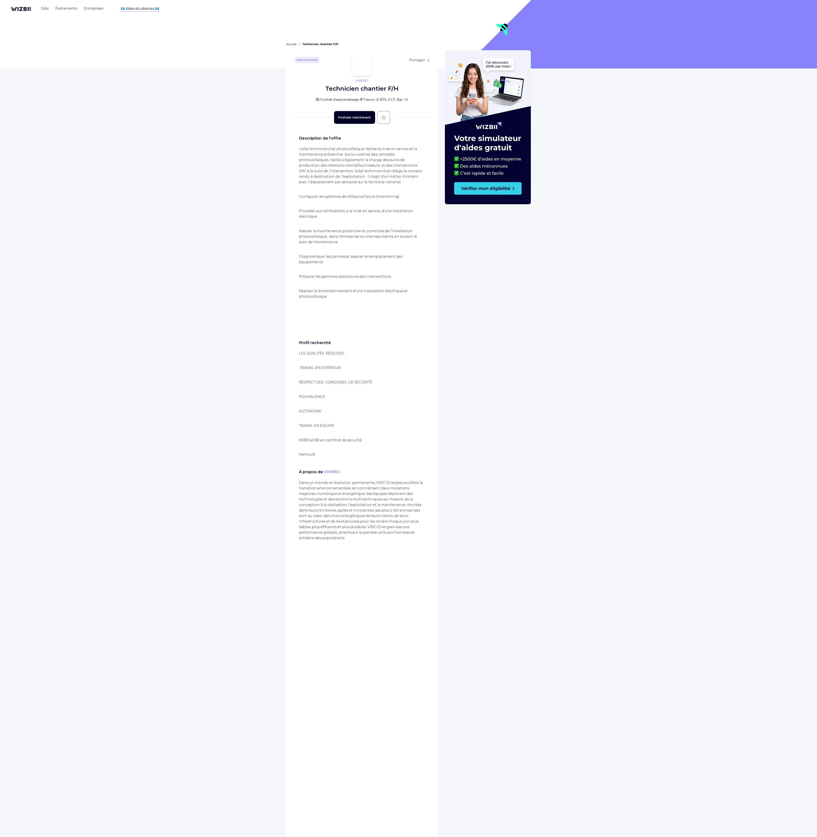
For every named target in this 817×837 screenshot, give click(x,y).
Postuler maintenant (354, 117)
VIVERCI (332, 472)
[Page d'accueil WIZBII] (21, 9)
